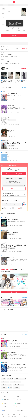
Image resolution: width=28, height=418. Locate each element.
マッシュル (5, 382)
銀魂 (3, 379)
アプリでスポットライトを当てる (14, 174)
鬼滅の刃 (16, 387)
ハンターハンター (15, 382)
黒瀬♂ (3, 13)
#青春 (7, 269)
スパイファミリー (19, 384)
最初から (18, 48)
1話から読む (14, 35)
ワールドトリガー (7, 384)
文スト (4, 387)
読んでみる (14, 292)
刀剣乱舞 (10, 379)
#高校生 (3, 269)
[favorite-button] (8, 28)
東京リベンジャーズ (20, 379)
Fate (10, 387)
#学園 (11, 269)
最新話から (24, 48)
